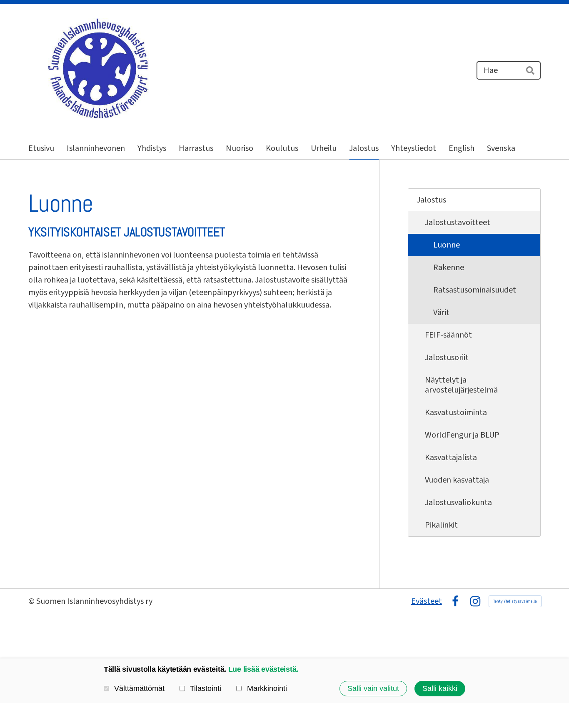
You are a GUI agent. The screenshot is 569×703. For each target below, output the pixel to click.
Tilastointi (205, 688)
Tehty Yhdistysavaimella (515, 601)
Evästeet (426, 601)
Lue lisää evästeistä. (263, 669)
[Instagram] (475, 601)
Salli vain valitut (373, 688)
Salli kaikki (439, 688)
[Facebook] (455, 601)
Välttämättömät (139, 688)
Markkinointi (267, 688)
